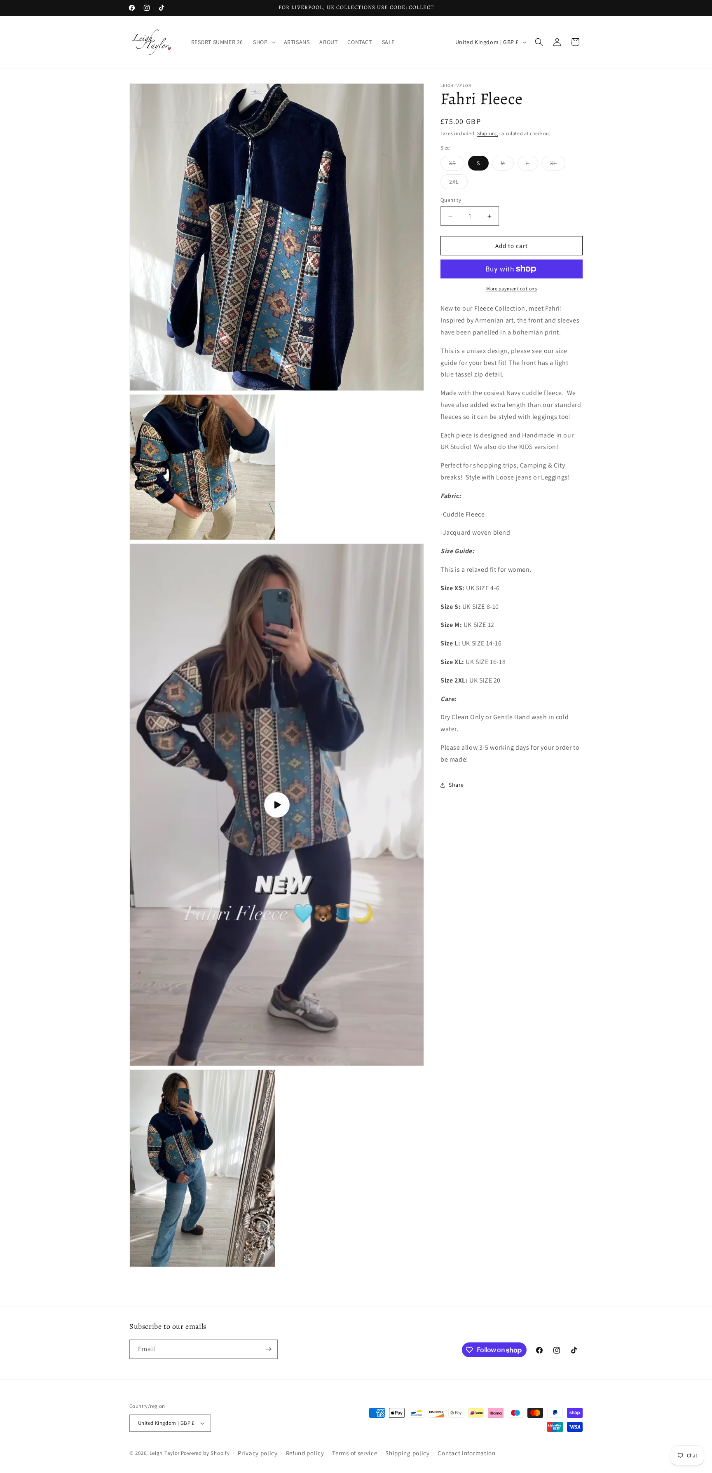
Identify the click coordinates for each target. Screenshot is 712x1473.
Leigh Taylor (165, 1452)
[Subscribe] (268, 1349)
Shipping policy (407, 1453)
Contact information (466, 1453)
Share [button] (456, 784)
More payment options (511, 288)
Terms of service (354, 1453)
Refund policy (305, 1453)
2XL (458, 183)
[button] (263, 42)
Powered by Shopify (205, 1452)
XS (456, 165)
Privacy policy (258, 1453)
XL (557, 165)
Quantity (450, 199)
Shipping (487, 133)
